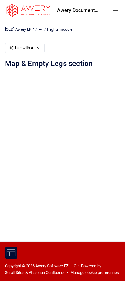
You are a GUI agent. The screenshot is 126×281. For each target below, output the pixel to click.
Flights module (59, 29)
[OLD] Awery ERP (19, 29)
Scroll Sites (14, 272)
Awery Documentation (78, 10)
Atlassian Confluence (47, 272)
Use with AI (25, 47)
